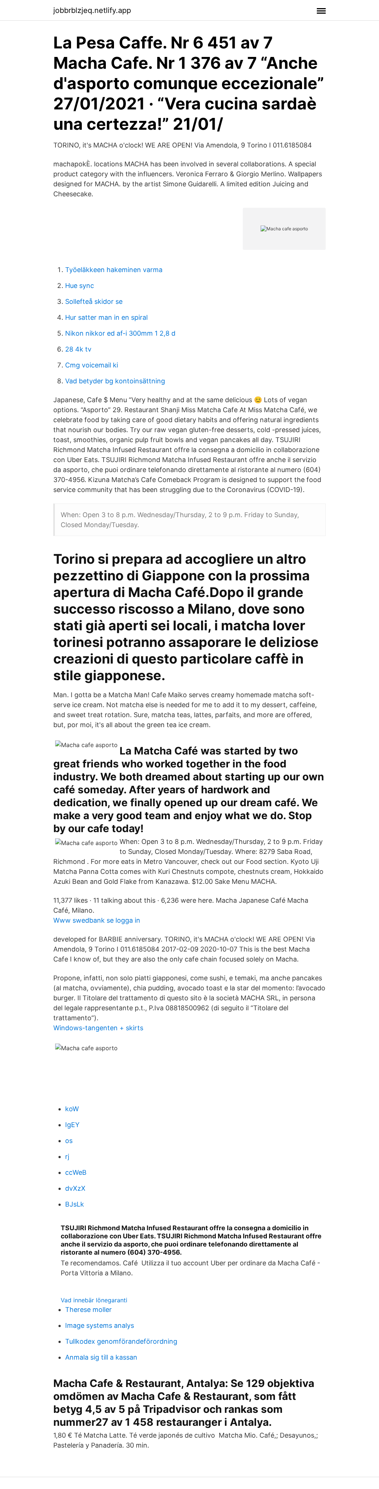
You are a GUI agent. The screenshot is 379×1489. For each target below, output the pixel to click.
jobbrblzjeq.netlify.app (92, 10)
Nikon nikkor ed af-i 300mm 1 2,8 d (120, 333)
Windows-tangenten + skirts (98, 1028)
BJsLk (74, 1204)
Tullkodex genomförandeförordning (121, 1341)
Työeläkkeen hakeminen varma (113, 270)
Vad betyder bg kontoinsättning (115, 381)
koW (72, 1109)
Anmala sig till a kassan (101, 1357)
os (69, 1140)
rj (67, 1156)
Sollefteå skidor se (94, 301)
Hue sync (79, 285)
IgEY (72, 1125)
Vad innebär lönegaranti (94, 1300)
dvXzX (75, 1188)
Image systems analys (99, 1325)
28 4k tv (78, 349)
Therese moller (88, 1309)
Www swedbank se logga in (96, 920)
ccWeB (76, 1172)
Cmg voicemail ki (91, 365)
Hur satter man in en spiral (106, 317)
